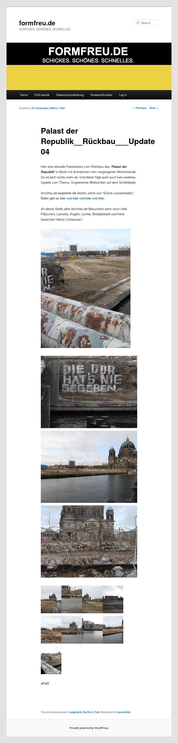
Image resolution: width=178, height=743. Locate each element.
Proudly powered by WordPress (89, 728)
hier (63, 198)
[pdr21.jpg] (92, 642)
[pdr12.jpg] (89, 576)
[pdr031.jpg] (92, 612)
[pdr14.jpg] (51, 612)
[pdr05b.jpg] (113, 612)
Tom (62, 108)
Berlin (87, 712)
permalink (124, 712)
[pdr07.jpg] (51, 642)
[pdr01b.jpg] (71, 612)
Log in (123, 95)
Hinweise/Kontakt (101, 95)
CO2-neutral (41, 95)
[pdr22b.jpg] (89, 426)
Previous (139, 108)
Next (154, 108)
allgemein (76, 712)
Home (24, 95)
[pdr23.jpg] (113, 642)
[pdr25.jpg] (51, 672)
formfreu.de (37, 22)
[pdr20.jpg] (89, 501)
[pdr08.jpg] (71, 642)
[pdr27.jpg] (85, 346)
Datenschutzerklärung (70, 95)
